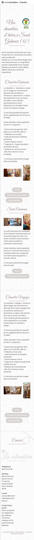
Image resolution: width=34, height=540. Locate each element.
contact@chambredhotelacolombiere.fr (8, 498)
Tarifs (17, 190)
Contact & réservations (17, 195)
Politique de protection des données (21, 532)
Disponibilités (14, 200)
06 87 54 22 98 (7, 469)
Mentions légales (20, 532)
